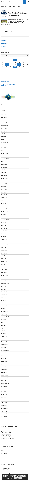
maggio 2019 (4, 261)
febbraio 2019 (4, 269)
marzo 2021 (3, 203)
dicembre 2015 (4, 375)
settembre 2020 (5, 219)
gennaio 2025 (4, 122)
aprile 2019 (3, 264)
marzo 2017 (3, 333)
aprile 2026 (3, 114)
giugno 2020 (4, 228)
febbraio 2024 (4, 136)
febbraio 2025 (4, 120)
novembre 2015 (4, 377)
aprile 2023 (3, 150)
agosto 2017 (4, 319)
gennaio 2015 (4, 405)
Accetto (18, 478)
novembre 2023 (4, 142)
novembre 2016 (4, 344)
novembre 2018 (4, 278)
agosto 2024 (4, 128)
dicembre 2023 (4, 139)
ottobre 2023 (4, 145)
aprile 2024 (3, 133)
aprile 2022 (3, 170)
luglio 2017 (3, 322)
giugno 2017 (4, 325)
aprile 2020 (3, 233)
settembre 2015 (5, 383)
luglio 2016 (3, 355)
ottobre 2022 (4, 156)
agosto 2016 (4, 353)
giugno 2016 (4, 358)
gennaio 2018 (4, 305)
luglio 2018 (3, 289)
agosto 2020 (4, 222)
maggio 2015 (4, 394)
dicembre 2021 (4, 178)
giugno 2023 (4, 147)
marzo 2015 (3, 400)
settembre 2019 (5, 250)
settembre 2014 (5, 414)
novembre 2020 (4, 214)
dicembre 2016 (4, 341)
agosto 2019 (4, 253)
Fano (2, 37)
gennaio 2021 (4, 208)
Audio (2, 16)
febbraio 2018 (4, 303)
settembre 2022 (5, 158)
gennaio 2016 (4, 372)
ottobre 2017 (4, 314)
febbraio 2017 (4, 336)
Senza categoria (4, 43)
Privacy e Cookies (5, 441)
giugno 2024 (4, 131)
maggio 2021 (4, 197)
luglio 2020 (3, 225)
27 (15, 66)
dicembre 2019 (4, 242)
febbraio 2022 (4, 172)
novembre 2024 (4, 125)
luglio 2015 (3, 389)
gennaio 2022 (4, 175)
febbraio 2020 (4, 239)
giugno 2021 (4, 194)
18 (7, 64)
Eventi (2, 35)
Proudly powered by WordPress (7, 480)
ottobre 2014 (4, 411)
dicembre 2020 (4, 211)
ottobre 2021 (4, 183)
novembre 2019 (4, 244)
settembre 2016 (5, 350)
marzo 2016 (3, 366)
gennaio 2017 (4, 339)
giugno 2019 (4, 258)
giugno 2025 (4, 117)
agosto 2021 (4, 189)
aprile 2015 (3, 397)
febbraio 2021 (4, 206)
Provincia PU (4, 40)
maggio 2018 (4, 294)
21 (19, 64)
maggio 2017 (4, 328)
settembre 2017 (5, 316)
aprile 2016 (3, 364)
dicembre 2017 (4, 308)
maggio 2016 (4, 361)
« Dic (2, 69)
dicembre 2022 (4, 153)
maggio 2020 (4, 231)
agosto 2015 (4, 386)
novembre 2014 (4, 408)
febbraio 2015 (4, 402)
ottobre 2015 (4, 380)
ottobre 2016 (4, 347)
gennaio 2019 (4, 272)
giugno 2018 (4, 292)
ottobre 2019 (4, 247)
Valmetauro (3, 46)
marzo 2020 (3, 236)
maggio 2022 (4, 167)
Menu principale (28, 2)
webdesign (3, 473)
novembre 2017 (4, 311)
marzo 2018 (3, 300)
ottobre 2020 (4, 217)
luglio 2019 (3, 255)
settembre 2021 (5, 186)
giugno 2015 (4, 391)
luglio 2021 (3, 192)
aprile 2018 (3, 297)
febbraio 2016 (4, 369)
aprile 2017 (3, 330)
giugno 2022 (4, 164)
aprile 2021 (3, 200)
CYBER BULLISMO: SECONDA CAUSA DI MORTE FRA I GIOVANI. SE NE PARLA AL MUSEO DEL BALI (18, 21)
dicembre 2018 (4, 275)
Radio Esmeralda (6, 2)
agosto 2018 (4, 286)
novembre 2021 (4, 181)
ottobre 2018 (4, 280)
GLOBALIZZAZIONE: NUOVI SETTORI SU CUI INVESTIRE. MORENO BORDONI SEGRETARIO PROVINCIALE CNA (17, 13)
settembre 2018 (5, 283)
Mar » (27, 69)
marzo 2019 (3, 267)
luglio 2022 (3, 161)
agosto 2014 (4, 416)
